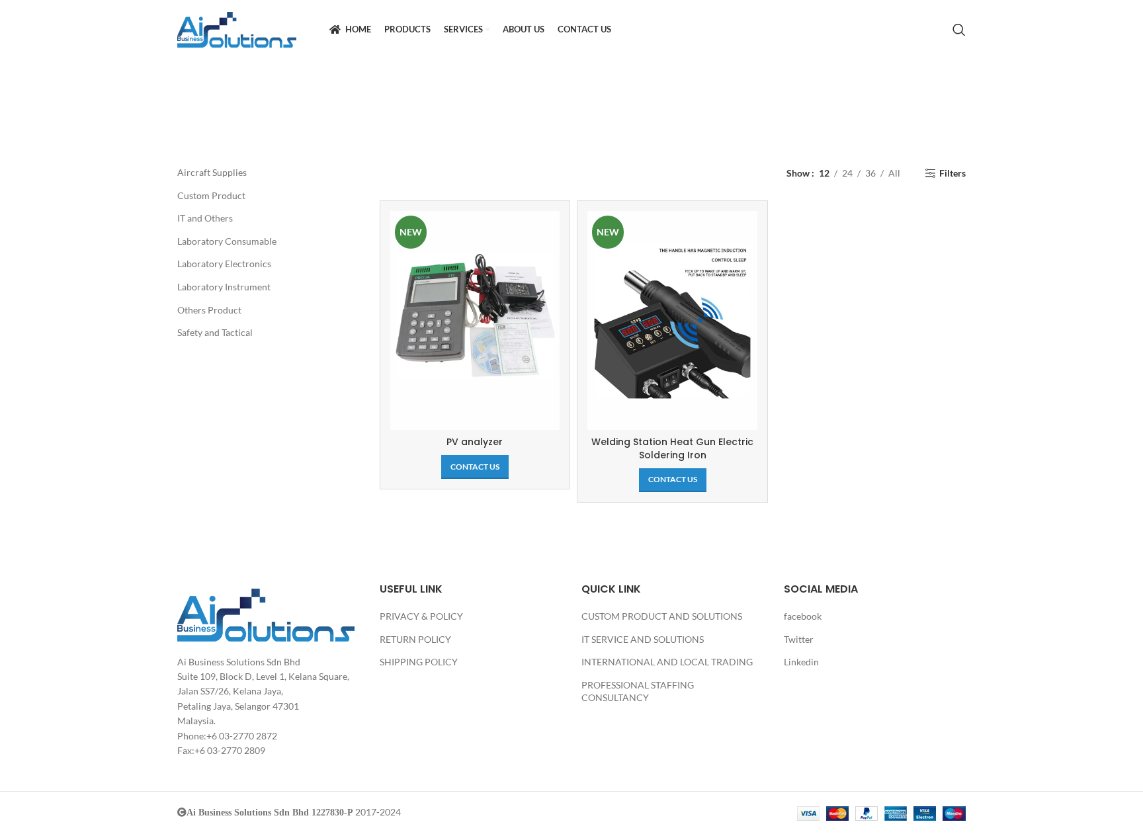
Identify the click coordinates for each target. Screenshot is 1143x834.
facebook (803, 616)
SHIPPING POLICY (419, 661)
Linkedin (801, 661)
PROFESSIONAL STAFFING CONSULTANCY (637, 691)
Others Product (209, 309)
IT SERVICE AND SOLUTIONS (642, 639)
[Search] (959, 30)
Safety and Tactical (215, 332)
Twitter (799, 639)
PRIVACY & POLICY (421, 616)
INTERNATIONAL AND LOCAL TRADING (667, 661)
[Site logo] (236, 28)
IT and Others (205, 218)
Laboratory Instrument (224, 286)
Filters (952, 173)
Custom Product (211, 195)
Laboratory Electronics (224, 263)
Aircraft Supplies (212, 172)
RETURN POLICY (415, 639)
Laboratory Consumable (226, 241)
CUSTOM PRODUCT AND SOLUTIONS (661, 616)
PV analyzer (474, 441)
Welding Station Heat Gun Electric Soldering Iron (672, 448)
